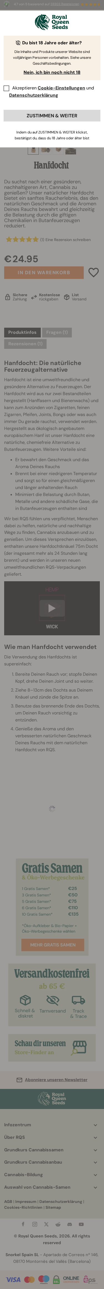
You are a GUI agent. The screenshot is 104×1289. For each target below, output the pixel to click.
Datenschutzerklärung (33, 95)
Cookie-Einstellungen (61, 88)
